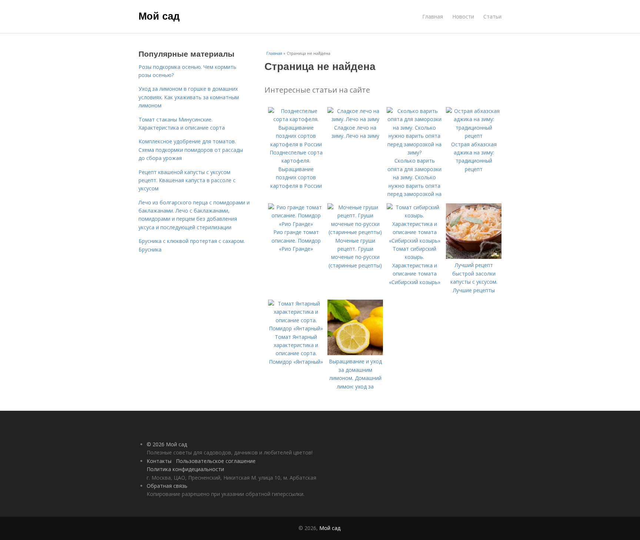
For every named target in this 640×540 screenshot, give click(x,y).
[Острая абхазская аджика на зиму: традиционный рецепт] (473, 135)
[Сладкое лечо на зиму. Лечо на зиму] (355, 119)
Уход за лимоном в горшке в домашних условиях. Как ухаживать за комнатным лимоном (189, 97)
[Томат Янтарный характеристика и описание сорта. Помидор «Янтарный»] (296, 328)
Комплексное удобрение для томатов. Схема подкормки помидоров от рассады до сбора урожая (191, 149)
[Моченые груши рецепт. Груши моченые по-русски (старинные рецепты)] (355, 232)
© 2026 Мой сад (167, 444)
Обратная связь (167, 485)
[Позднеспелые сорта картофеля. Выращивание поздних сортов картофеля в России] (296, 144)
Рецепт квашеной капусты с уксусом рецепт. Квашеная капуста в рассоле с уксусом (187, 180)
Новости (463, 16)
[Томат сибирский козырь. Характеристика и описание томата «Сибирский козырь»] (414, 240)
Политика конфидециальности (185, 469)
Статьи (492, 16)
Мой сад (159, 16)
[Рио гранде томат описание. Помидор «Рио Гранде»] (296, 223)
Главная (432, 16)
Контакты (159, 460)
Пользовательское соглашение (216, 460)
